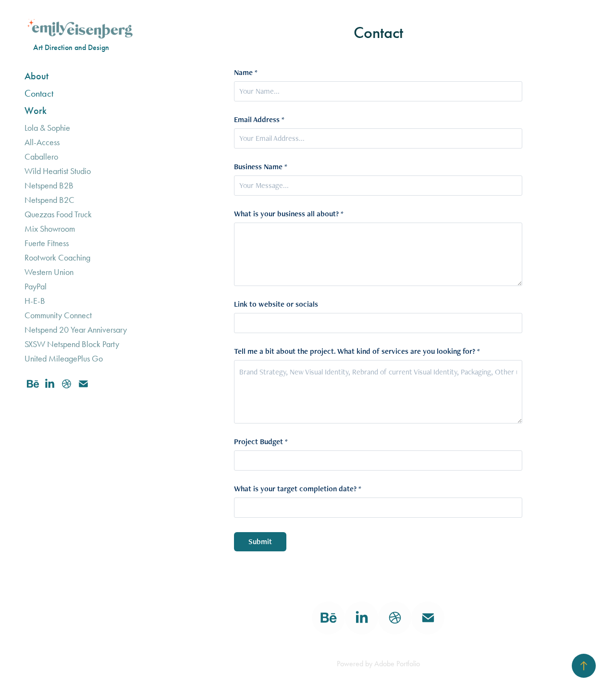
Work (36, 110)
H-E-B (35, 301)
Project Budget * (261, 442)
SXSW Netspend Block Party (72, 344)
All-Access (42, 142)
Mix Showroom (50, 229)
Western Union (49, 272)
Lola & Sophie (47, 128)
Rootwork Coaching (57, 257)
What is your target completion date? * (297, 489)
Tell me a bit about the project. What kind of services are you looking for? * (357, 351)
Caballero (41, 156)
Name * (246, 72)
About (37, 76)
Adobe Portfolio (397, 663)
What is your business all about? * (289, 214)
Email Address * (259, 120)
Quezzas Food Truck (58, 214)
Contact (39, 93)
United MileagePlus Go (64, 358)
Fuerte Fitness (47, 243)
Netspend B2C (49, 200)
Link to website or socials (276, 304)
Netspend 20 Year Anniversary (76, 329)
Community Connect (58, 315)
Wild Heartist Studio (58, 171)
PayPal (36, 286)
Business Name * (260, 167)
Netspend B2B (49, 185)
